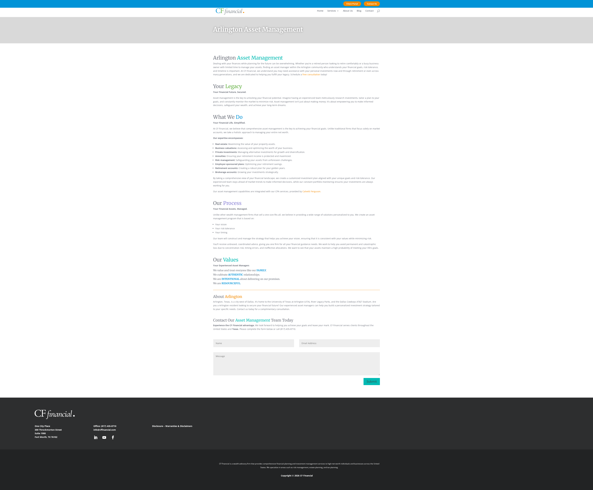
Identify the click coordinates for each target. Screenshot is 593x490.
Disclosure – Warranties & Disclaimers (172, 426)
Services (331, 11)
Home (320, 11)
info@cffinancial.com (104, 429)
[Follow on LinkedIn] (95, 437)
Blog (359, 11)
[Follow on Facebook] (113, 437)
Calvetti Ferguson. (312, 191)
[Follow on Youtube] (104, 437)
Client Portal (352, 3)
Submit (372, 381)
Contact (369, 11)
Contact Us (372, 3)
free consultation (311, 74)
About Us (348, 11)
